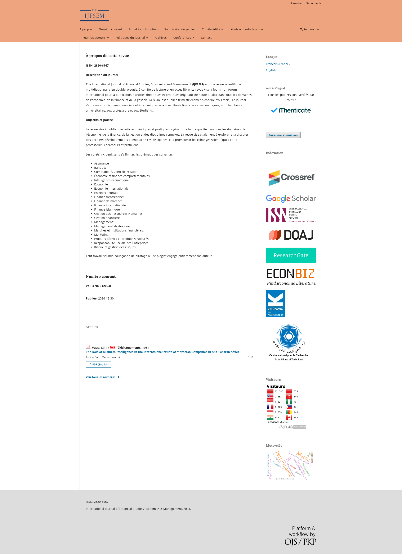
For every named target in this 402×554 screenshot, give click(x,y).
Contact (206, 38)
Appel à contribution (143, 29)
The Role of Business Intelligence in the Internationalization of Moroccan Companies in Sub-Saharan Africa (162, 352)
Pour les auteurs (94, 38)
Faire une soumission (283, 135)
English (271, 70)
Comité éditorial (213, 29)
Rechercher (311, 29)
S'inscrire (296, 3)
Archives (161, 38)
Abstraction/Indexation (247, 29)
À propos (86, 29)
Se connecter (314, 3)
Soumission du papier (179, 29)
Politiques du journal (131, 38)
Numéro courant (110, 29)
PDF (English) (100, 364)
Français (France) (278, 64)
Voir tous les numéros (100, 377)
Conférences (182, 38)
